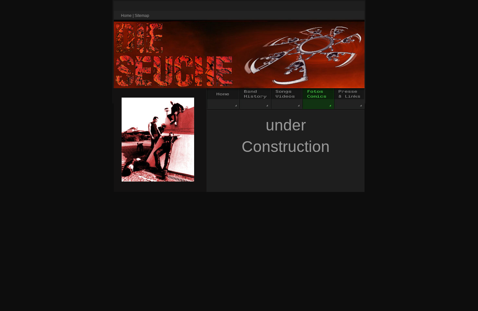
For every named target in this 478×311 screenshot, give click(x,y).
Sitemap (142, 15)
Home (126, 15)
